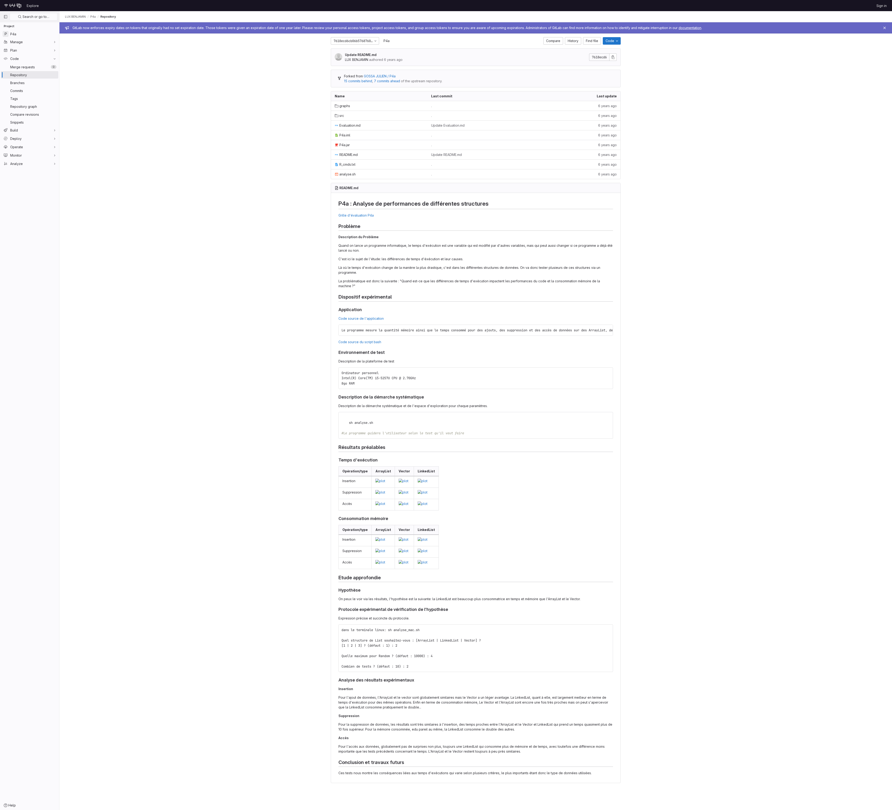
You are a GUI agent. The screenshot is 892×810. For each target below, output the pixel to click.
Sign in (881, 6)
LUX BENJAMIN (75, 16)
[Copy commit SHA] (613, 57)
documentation (690, 28)
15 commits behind (358, 81)
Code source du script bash (359, 342)
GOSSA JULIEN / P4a (380, 76)
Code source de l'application (361, 318)
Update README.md (361, 55)
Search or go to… (35, 17)
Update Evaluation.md (448, 125)
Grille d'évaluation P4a (356, 215)
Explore (33, 6)
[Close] (884, 28)
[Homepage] (13, 5)
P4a (387, 41)
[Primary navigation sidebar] (5, 16)
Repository (108, 16)
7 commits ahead (387, 81)
